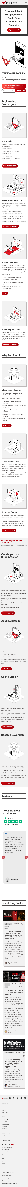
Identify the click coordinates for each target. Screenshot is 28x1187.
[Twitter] (17, 1098)
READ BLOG (6, 425)
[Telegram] (21, 1098)
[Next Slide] (26, 857)
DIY (2, 1154)
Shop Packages (5, 1149)
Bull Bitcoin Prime (6, 1119)
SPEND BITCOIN (7, 727)
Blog (3, 1161)
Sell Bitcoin (4, 1135)
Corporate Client (6, 1124)
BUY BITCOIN (7, 669)
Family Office (5, 1122)
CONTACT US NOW (9, 530)
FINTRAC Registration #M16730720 (10, 1183)
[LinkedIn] (24, 1098)
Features (4, 1110)
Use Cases (4, 1138)
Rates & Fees (5, 1112)
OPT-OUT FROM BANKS (10, 226)
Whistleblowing (5, 1180)
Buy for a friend (5, 1152)
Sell (2, 1108)
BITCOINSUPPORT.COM (10, 345)
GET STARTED (20, 91)
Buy (3, 1106)
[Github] (13, 1098)
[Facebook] (10, 1098)
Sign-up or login (14, 30)
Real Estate (4, 1128)
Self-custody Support (7, 1147)
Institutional (4, 1126)
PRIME (5, 293)
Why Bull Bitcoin (6, 1140)
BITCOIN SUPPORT (8, 613)
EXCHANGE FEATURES (9, 166)
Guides (3, 1163)
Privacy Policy (5, 1178)
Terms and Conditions (7, 1175)
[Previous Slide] (3, 857)
